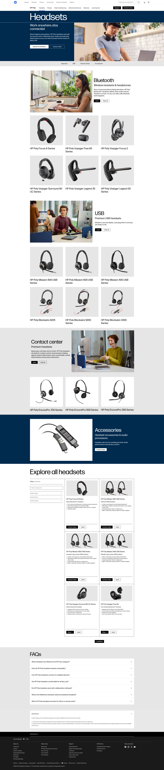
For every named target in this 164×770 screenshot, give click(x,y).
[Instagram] (128, 747)
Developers (99, 750)
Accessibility (32, 763)
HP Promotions (44, 754)
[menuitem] (26, 2)
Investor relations (17, 750)
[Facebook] (125, 747)
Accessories (50, 2)
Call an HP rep (44, 750)
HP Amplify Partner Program (103, 746)
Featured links (72, 757)
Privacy (65, 763)
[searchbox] (128, 2)
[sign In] (149, 2)
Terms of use (72, 763)
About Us (15, 744)
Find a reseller (44, 752)
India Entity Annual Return (53, 763)
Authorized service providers (76, 752)
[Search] (139, 2)
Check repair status (73, 754)
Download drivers (73, 746)
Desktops (34, 2)
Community (71, 750)
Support (72, 2)
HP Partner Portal (101, 748)
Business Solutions (61, 2)
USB (74, 63)
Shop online (44, 746)
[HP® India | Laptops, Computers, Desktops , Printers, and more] (15, 2)
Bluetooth (64, 63)
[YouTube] (134, 747)
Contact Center (85, 63)
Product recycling (23, 763)
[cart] (144, 2)
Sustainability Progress (19, 752)
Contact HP (16, 746)
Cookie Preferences (81, 763)
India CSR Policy (41, 763)
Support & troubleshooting (75, 748)
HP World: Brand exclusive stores (49, 748)
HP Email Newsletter (18, 759)
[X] (131, 747)
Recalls (15, 763)
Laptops (26, 2)
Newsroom (16, 754)
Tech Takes (16, 757)
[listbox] (46, 493)
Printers (42, 2)
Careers (15, 748)
